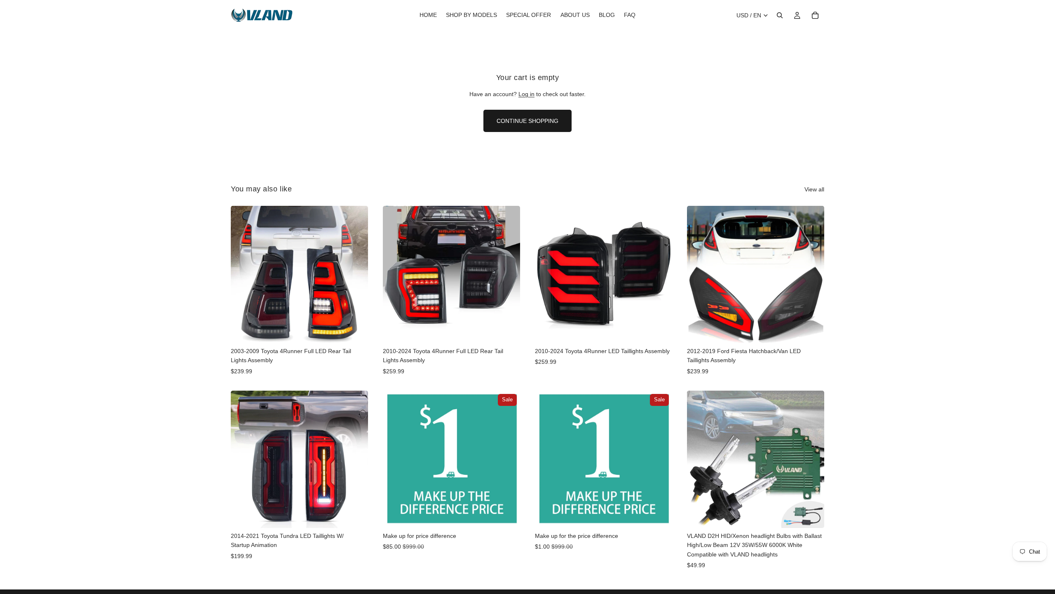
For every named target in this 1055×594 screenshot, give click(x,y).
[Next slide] (355, 274)
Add (362, 330)
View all (814, 189)
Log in (526, 94)
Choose (818, 330)
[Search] (780, 15)
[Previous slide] (243, 274)
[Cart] (815, 15)
